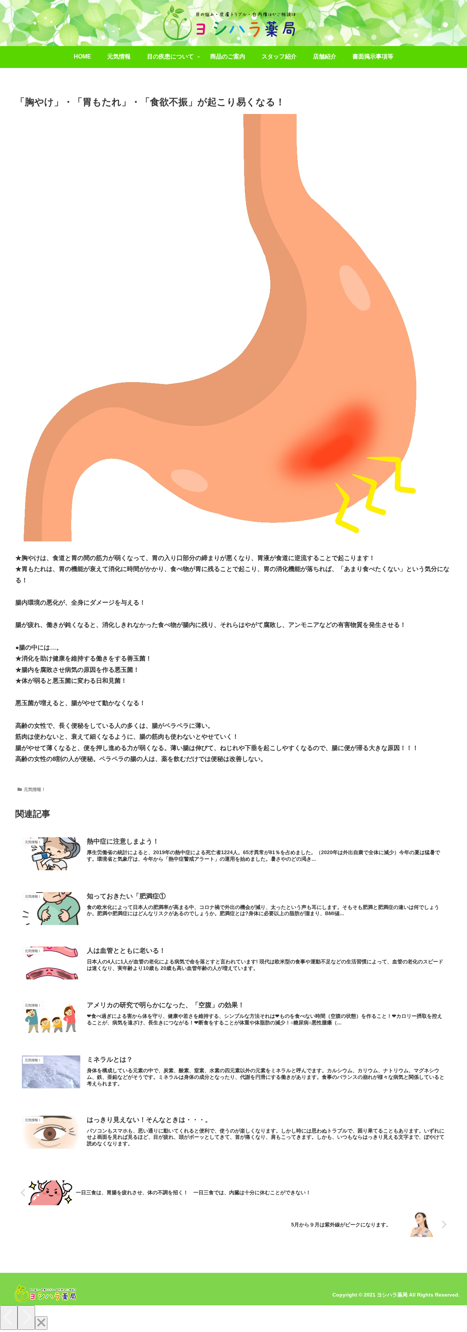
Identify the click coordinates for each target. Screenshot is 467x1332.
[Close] (41, 1323)
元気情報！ (35, 789)
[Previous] (9, 1317)
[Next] (26, 1317)
